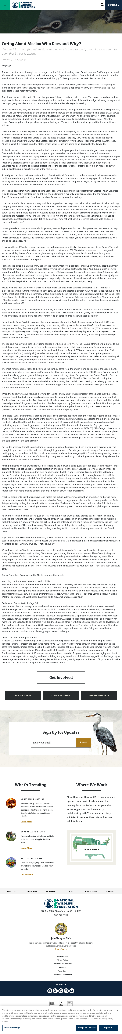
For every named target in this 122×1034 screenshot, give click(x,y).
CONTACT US (31, 891)
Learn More (26, 821)
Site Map (62, 967)
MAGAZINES (51, 891)
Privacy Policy (62, 960)
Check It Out (27, 874)
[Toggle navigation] (5, 5)
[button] (83, 742)
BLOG (70, 891)
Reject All (108, 1027)
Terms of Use (62, 956)
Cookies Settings (12, 1027)
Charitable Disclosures (62, 964)
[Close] (117, 1010)
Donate (113, 4)
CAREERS (110, 891)
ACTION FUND (91, 891)
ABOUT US (11, 891)
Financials (62, 971)
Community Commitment (62, 975)
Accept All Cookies (87, 1027)
